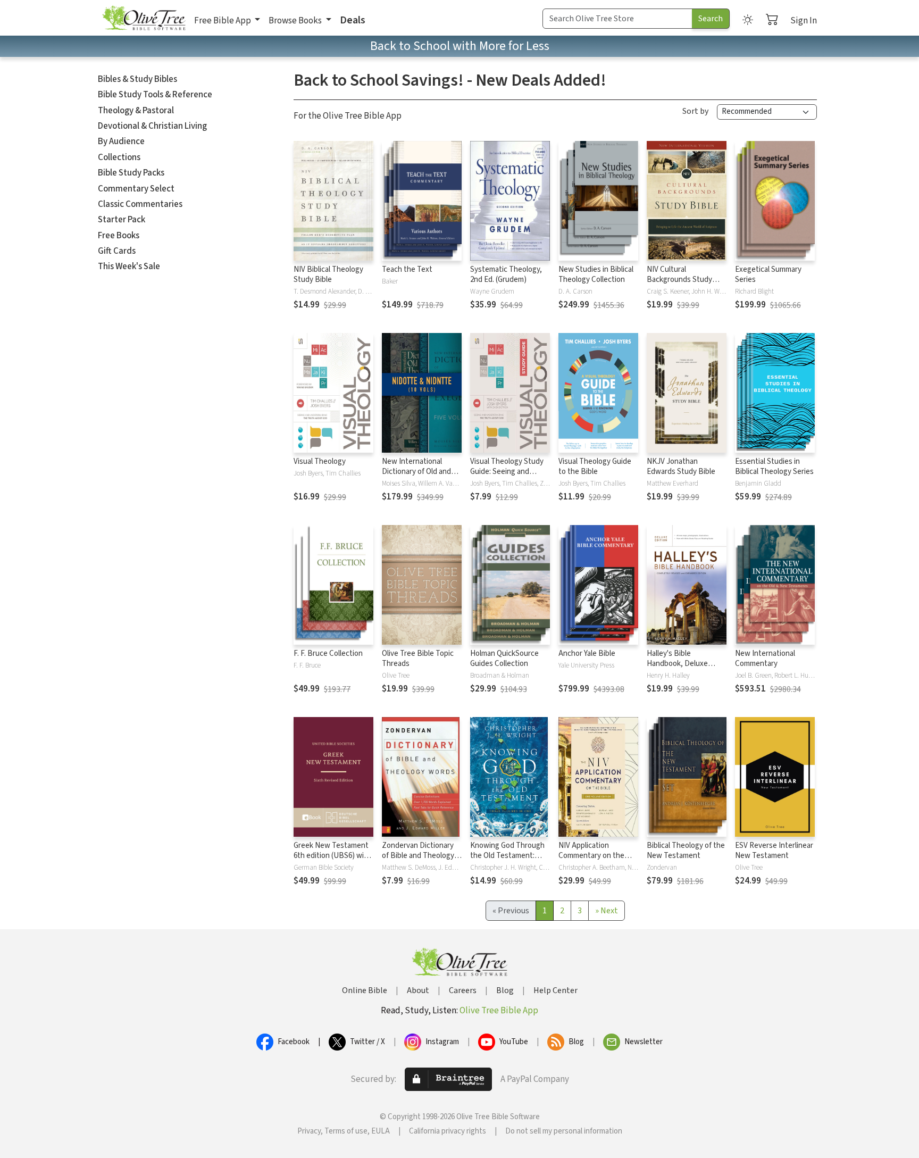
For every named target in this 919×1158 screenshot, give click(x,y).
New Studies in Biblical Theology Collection (595, 274)
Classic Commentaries (140, 204)
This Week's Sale (129, 266)
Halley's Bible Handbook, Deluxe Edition (677, 663)
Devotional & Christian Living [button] (152, 126)
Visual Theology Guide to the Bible (594, 466)
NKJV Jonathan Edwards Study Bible (681, 466)
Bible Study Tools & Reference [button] (155, 94)
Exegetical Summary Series (768, 274)
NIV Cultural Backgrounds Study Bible (679, 279)
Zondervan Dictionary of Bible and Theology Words (418, 855)
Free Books (118, 235)
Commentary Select (136, 188)
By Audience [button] (121, 141)
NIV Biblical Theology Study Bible (328, 274)
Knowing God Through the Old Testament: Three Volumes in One (507, 855)
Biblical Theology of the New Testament (686, 850)
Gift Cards (117, 251)
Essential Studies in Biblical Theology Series (774, 466)
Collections (119, 157)
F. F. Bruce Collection (328, 653)
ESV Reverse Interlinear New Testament (774, 850)
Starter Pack (121, 219)
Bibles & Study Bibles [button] (137, 79)
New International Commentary (765, 658)
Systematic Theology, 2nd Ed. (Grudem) (506, 274)
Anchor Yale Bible (586, 653)
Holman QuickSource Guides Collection (504, 658)
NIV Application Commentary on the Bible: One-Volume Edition (591, 860)
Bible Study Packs (131, 172)
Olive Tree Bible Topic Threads (418, 658)
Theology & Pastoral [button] (136, 110)
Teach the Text (407, 269)
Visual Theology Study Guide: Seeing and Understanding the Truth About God (507, 476)
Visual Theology (320, 461)
